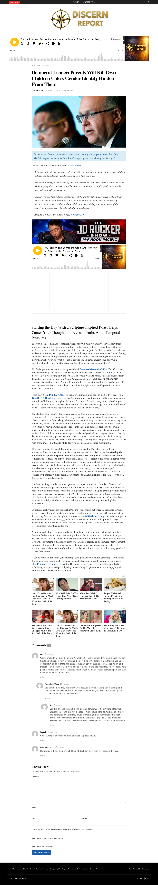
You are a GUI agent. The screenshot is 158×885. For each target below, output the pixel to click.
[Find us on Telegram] (145, 878)
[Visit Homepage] (79, 18)
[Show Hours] (79, 231)
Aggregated (45, 65)
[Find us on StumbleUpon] (148, 878)
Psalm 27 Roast (57, 394)
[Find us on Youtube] (141, 878)
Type (38, 65)
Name (35, 807)
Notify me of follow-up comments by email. (48, 838)
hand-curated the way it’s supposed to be (87, 154)
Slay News (38, 90)
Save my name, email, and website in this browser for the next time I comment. (63, 829)
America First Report (19, 878)
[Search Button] (148, 2)
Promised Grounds (47, 564)
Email (35, 818)
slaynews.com (75, 165)
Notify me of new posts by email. (44, 846)
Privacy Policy (95, 869)
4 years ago (50, 654)
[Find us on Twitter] (137, 878)
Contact (38, 869)
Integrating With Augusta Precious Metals (64, 869)
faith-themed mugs (95, 516)
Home (76, 2)
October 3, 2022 (52, 90)
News (71, 90)
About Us (88, 2)
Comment (36, 776)
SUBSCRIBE (14, 2)
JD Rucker (145, 869)
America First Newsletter (25, 869)
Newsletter (84, 869)
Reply (44, 677)
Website (84, 818)
